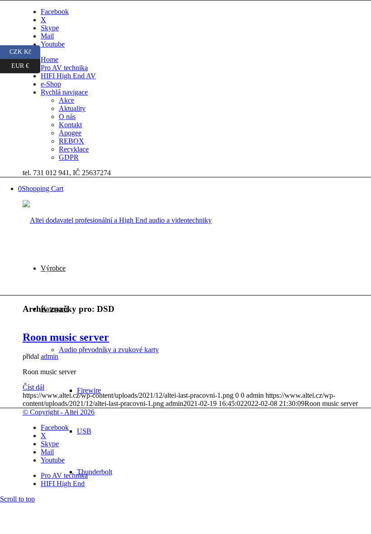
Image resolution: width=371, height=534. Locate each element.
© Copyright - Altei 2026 (59, 412)
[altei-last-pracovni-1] (117, 220)
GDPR (69, 157)
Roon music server (66, 337)
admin (49, 356)
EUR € (25, 64)
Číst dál (33, 387)
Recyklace (74, 149)
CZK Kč (25, 50)
